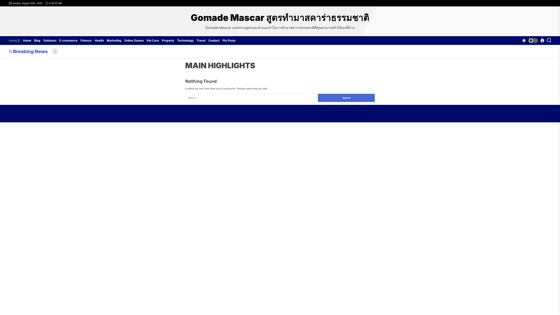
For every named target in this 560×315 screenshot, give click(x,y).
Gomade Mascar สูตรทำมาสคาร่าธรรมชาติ (280, 17)
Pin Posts (229, 40)
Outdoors (49, 40)
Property (168, 40)
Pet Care (153, 40)
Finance (86, 40)
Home (13, 40)
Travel (201, 40)
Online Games (134, 40)
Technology (185, 40)
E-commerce (68, 40)
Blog (37, 40)
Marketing (114, 40)
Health (99, 40)
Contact (214, 40)
